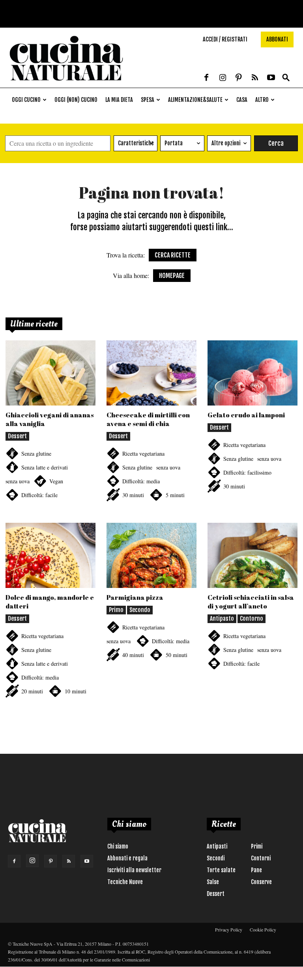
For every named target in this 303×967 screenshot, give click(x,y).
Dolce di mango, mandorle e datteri (50, 601)
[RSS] (254, 78)
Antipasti (217, 846)
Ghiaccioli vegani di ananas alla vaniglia (50, 419)
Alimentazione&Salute (195, 99)
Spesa (147, 99)
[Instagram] (222, 78)
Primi (256, 846)
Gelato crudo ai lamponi (246, 414)
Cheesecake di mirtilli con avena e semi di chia (148, 419)
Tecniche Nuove (125, 882)
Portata (174, 143)
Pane (256, 870)
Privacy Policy (228, 929)
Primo (116, 610)
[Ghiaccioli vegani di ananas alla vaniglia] (50, 373)
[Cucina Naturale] (66, 83)
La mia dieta (119, 99)
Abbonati (277, 39)
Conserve (261, 882)
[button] (286, 78)
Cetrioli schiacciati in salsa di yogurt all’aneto (251, 601)
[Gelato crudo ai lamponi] (252, 373)
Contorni (261, 858)
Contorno (251, 618)
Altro (262, 99)
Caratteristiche (136, 143)
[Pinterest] (238, 78)
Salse (213, 882)
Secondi (215, 858)
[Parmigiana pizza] (151, 555)
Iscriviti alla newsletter (134, 870)
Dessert (17, 436)
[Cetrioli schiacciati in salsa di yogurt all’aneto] (252, 555)
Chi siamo (117, 846)
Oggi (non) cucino (75, 99)
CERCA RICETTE (173, 255)
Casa (241, 99)
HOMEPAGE (172, 276)
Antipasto (222, 618)
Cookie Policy (263, 929)
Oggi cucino (26, 99)
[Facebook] (206, 78)
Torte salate (221, 870)
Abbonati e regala (127, 858)
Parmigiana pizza (135, 597)
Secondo (139, 610)
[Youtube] (271, 78)
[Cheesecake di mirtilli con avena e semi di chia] (151, 373)
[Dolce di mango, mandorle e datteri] (50, 555)
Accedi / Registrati (225, 39)
